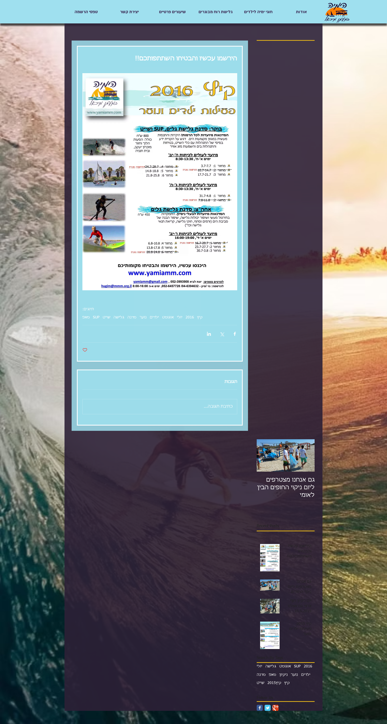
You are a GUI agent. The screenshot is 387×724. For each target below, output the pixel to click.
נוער (143, 317)
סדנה (131, 317)
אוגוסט (168, 317)
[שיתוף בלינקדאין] (208, 333)
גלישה (118, 317)
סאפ (86, 317)
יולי (179, 317)
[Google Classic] (275, 708)
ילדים (154, 317)
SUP (96, 317)
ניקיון (283, 675)
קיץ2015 (274, 683)
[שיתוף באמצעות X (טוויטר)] (221, 333)
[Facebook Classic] (260, 708)
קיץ (199, 317)
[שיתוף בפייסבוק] (234, 333)
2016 (190, 317)
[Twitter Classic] (268, 708)
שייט (106, 317)
